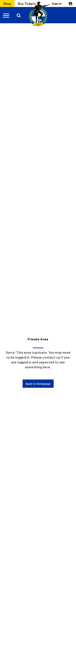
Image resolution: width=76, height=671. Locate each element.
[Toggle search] (19, 15)
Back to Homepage (38, 383)
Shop (7, 3)
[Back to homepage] (38, 14)
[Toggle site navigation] (6, 15)
